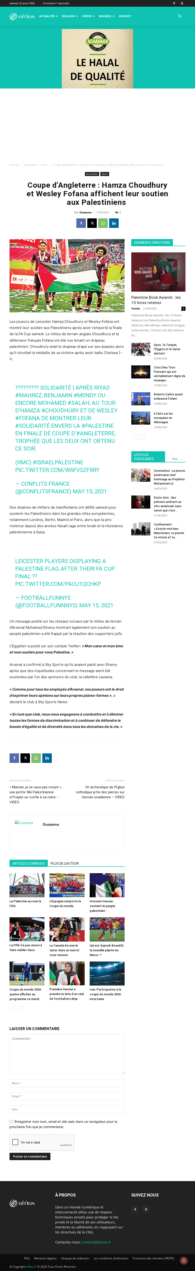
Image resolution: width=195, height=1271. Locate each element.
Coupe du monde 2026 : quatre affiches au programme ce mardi (26, 994)
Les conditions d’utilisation (111, 1258)
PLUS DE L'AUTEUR (65, 863)
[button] (179, 16)
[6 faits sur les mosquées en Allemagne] (140, 418)
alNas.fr (31, 1267)
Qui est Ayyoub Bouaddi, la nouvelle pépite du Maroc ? (107, 950)
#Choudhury (60, 410)
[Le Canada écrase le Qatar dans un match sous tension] (66, 929)
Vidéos (87, 16)
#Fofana (27, 418)
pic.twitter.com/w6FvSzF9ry (57, 470)
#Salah (78, 403)
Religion (68, 16)
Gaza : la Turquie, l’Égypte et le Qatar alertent (167, 349)
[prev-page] (12, 1008)
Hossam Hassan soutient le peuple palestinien (102, 906)
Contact (125, 16)
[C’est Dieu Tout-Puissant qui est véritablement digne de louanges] (140, 371)
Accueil (14, 165)
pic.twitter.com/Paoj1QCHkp (58, 584)
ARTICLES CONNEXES (28, 863)
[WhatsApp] (103, 223)
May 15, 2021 (90, 491)
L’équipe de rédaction (75, 1258)
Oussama (85, 212)
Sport (44, 165)
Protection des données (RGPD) (153, 1258)
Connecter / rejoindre (56, 3)
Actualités (47, 16)
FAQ (26, 1258)
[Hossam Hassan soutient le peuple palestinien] (107, 885)
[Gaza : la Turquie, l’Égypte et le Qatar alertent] (140, 349)
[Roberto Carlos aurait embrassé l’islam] (140, 398)
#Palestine (98, 425)
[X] (181, 3)
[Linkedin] (114, 223)
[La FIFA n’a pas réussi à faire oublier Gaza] (27, 929)
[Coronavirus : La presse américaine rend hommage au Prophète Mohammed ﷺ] (140, 475)
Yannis (135, 308)
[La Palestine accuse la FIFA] (27, 885)
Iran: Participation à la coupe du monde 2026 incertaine (105, 994)
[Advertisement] (97, 124)
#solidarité (32, 425)
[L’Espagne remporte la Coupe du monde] (66, 885)
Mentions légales (45, 1258)
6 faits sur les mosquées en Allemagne (163, 418)
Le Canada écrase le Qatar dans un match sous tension (64, 950)
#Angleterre (95, 433)
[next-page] (20, 1008)
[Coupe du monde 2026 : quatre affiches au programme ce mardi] (27, 974)
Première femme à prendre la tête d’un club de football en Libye (66, 994)
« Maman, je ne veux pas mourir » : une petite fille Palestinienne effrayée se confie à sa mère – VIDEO (36, 794)
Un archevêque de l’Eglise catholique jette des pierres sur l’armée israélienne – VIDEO (100, 792)
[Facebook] (174, 3)
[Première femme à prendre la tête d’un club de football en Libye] (66, 974)
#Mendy (85, 395)
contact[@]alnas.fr (96, 1242)
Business (105, 16)
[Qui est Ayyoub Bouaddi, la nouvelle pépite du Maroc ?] (107, 929)
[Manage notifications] (184, 1260)
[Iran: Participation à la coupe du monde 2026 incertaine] (107, 974)
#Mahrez (28, 395)
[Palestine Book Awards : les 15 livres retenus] (158, 272)
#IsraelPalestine (58, 462)
